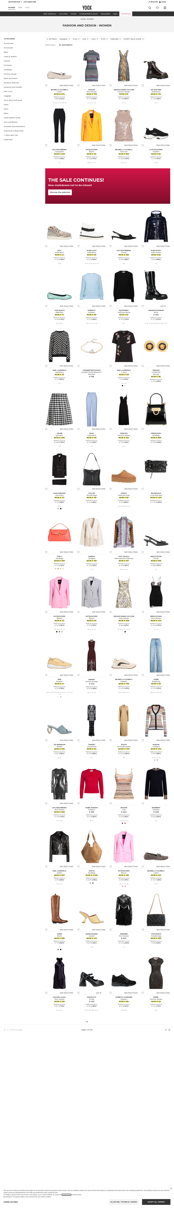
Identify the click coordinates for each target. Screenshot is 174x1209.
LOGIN (162, 2)
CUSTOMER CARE (29, 2)
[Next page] (158, 1030)
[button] (23, 43)
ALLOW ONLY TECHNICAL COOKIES (123, 1202)
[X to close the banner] (171, 1189)
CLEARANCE (126, 14)
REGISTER (154, 2)
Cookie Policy (66, 1195)
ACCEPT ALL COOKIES (156, 1202)
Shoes (73, 14)
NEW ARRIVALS (49, 14)
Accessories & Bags (88, 14)
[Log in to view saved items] (157, 7)
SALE (115, 14)
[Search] (149, 7)
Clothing (63, 14)
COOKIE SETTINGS (11, 1202)
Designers (105, 14)
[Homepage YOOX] (87, 8)
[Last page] (168, 1030)
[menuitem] (11, 7)
